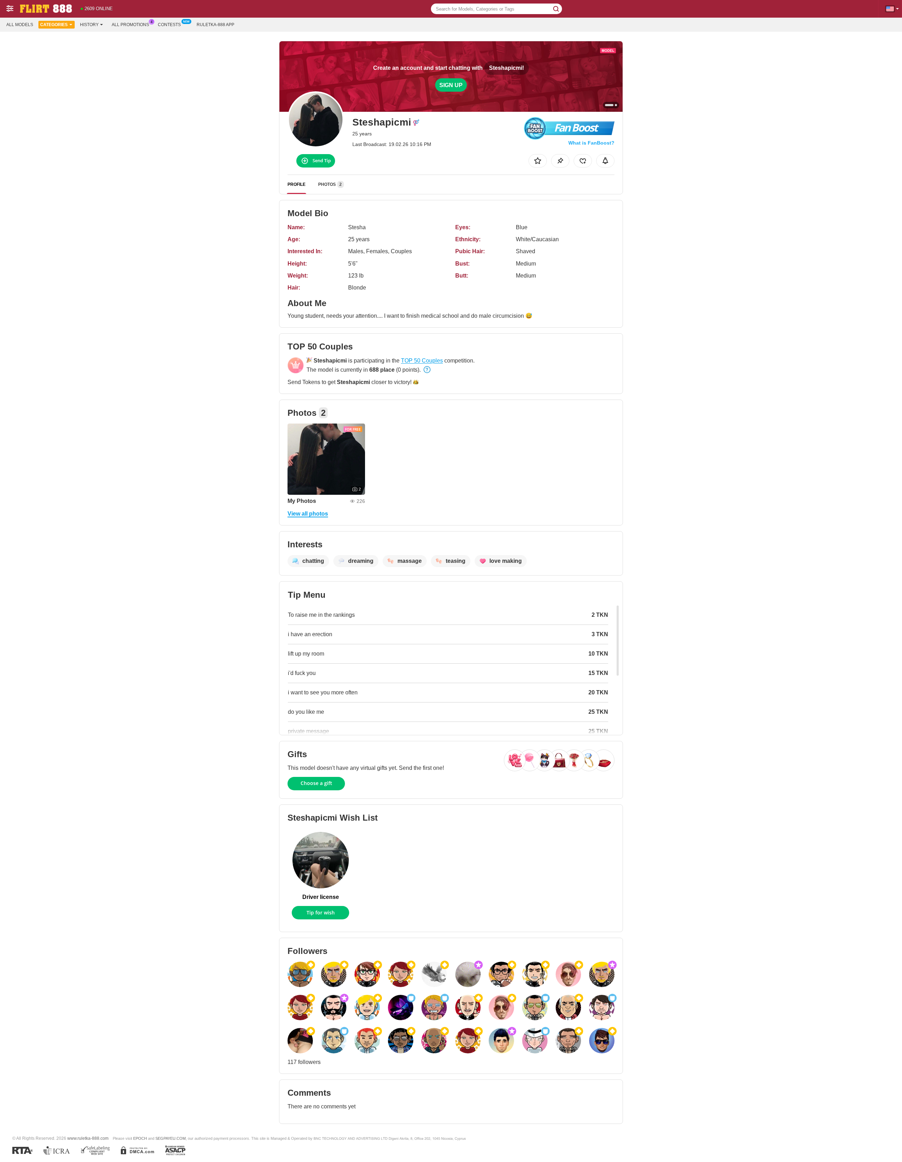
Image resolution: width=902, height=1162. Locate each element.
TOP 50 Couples (422, 361)
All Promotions (130, 24)
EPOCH (140, 1138)
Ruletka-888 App (215, 24)
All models (19, 24)
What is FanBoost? (591, 143)
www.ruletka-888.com (88, 1138)
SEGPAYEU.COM (170, 1138)
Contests (169, 24)
